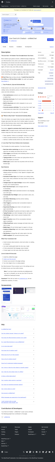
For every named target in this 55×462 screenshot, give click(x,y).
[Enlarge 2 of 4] (22, 289)
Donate (44, 432)
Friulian (6, 452)
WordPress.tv (32, 434)
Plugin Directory (4, 6)
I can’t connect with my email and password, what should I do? (9, 402)
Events (43, 429)
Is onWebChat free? (6, 329)
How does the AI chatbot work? (9, 350)
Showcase (17, 427)
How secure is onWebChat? (8, 393)
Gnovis (3, 429)
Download (50, 39)
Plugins (16, 432)
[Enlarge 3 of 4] (33, 289)
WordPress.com (5, 438)
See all (52, 113)
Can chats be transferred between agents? (12, 384)
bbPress (4, 443)
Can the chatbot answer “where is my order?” (12, 333)
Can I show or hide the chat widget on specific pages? (14, 367)
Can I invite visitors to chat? (8, 389)
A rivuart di (4, 427)
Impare (30, 427)
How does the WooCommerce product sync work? (14, 337)
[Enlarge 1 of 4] (10, 289)
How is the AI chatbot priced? (8, 359)
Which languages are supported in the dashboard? (13, 397)
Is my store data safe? (7, 346)
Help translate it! (37, 10)
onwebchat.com (23, 278)
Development (28, 46)
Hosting (3, 432)
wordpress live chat (49, 83)
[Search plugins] (15, 14)
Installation (19, 46)
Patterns (17, 434)
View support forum (43, 126)
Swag (44, 434)
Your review (41, 113)
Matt (3, 441)
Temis (16, 429)
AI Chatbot (51, 72)
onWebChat (14, 40)
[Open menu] (53, 2)
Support (52, 46)
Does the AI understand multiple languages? (12, 363)
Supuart (30, 429)
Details (4, 46)
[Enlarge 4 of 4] (33, 306)
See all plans (5, 81)
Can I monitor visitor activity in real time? (11, 380)
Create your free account (9, 259)
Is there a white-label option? (8, 376)
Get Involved (45, 427)
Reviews (11, 46)
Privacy (3, 434)
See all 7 (52, 69)
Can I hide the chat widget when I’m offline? (12, 371)
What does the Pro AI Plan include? (10, 354)
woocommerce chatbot (49, 81)
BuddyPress (5, 446)
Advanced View (42, 87)
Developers (31, 432)
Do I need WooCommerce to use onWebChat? (12, 342)
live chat (51, 75)
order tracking (50, 78)
